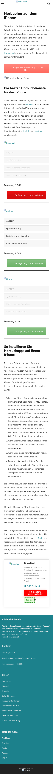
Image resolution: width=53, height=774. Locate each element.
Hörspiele (6, 686)
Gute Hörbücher (8, 696)
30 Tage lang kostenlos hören (29, 195)
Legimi (4, 758)
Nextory (38, 131)
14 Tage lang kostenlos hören (29, 331)
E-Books (39, 538)
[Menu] (3, 3)
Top (50, 770)
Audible (26, 131)
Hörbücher (9, 53)
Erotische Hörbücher (10, 706)
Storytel (5, 743)
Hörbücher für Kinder (11, 701)
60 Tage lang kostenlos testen (35, 592)
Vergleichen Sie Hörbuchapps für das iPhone (28, 68)
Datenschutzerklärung (11, 720)
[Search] (49, 3)
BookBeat (29, 104)
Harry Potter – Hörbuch (11, 710)
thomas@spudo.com (10, 652)
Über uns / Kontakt (10, 715)
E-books (5, 691)
